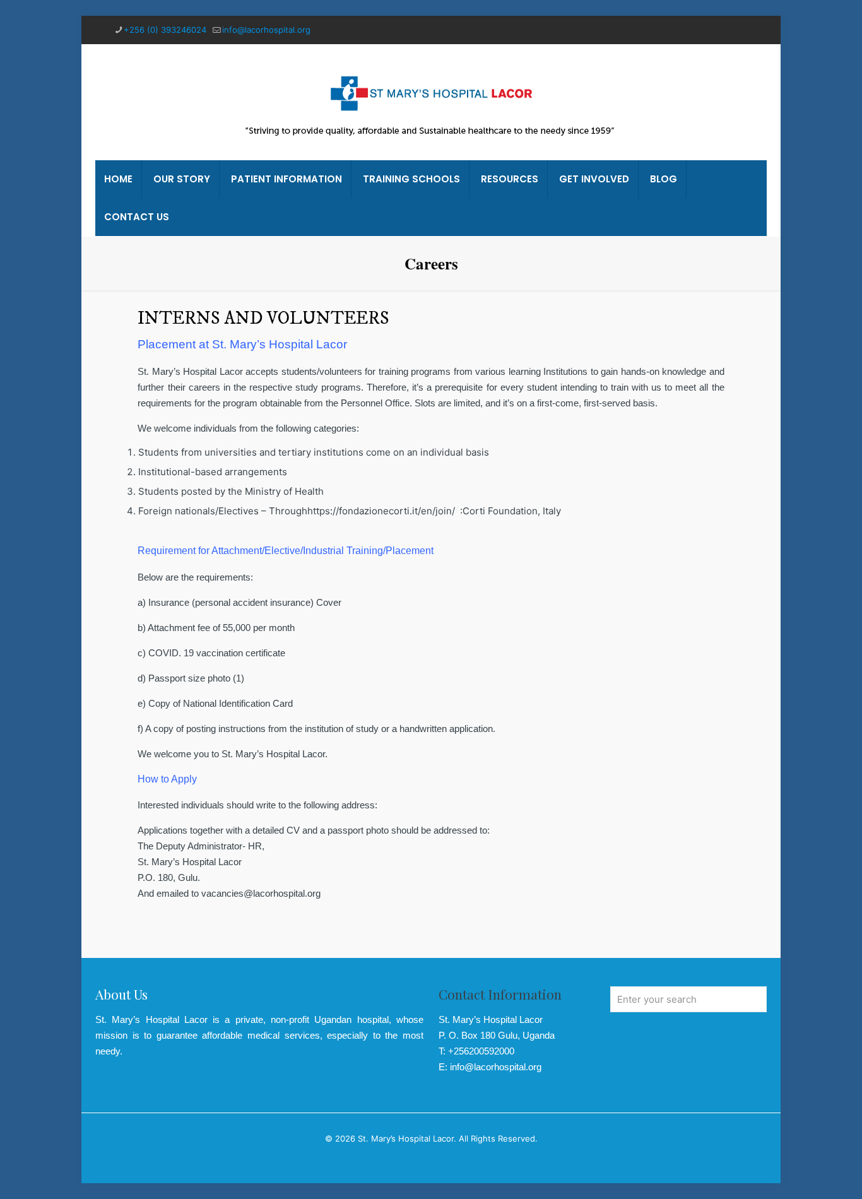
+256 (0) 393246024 (165, 30)
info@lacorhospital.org (266, 30)
